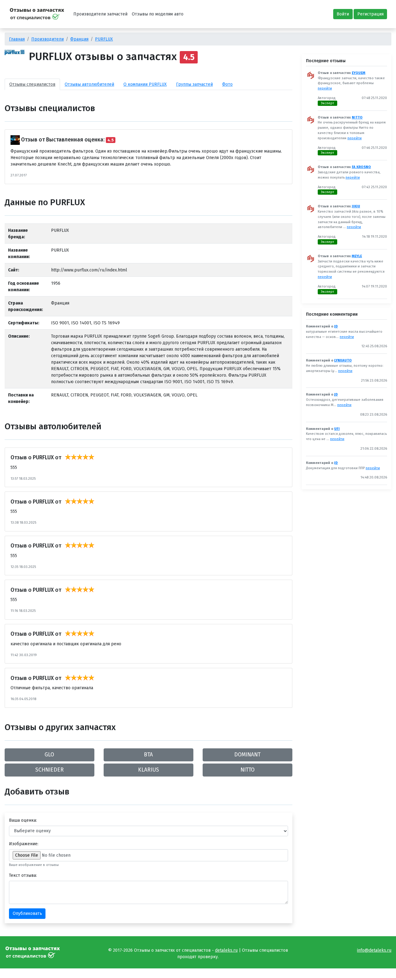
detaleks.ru (226, 950)
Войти (343, 14)
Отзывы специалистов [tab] (32, 84)
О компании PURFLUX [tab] (145, 84)
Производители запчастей (100, 14)
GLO (49, 754)
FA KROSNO (361, 167)
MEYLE (357, 256)
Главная (17, 39)
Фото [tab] (227, 84)
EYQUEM (358, 73)
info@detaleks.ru (374, 950)
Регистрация (370, 14)
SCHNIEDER (49, 770)
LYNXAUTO (343, 360)
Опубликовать (27, 913)
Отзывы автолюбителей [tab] (89, 84)
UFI (337, 429)
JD (336, 326)
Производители (47, 39)
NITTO (247, 770)
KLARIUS (148, 770)
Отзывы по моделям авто (157, 14)
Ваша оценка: (23, 820)
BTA (148, 754)
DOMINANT (247, 754)
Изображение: (23, 843)
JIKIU (356, 206)
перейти (325, 88)
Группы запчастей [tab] (194, 84)
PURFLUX (104, 39)
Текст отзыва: (23, 875)
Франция (79, 39)
